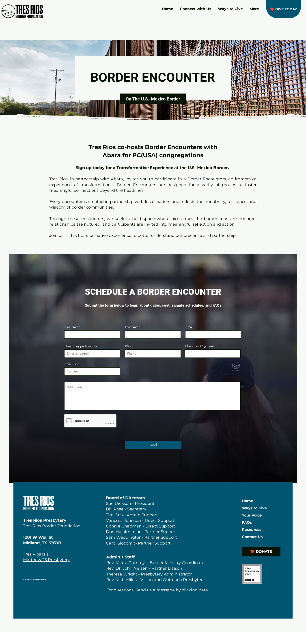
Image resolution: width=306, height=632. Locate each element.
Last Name (132, 326)
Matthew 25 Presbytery (46, 559)
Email (189, 326)
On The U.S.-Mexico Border (153, 99)
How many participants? (81, 345)
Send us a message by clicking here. (172, 590)
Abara (112, 155)
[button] (283, 9)
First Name (72, 326)
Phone (129, 345)
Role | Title (72, 363)
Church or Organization (201, 345)
